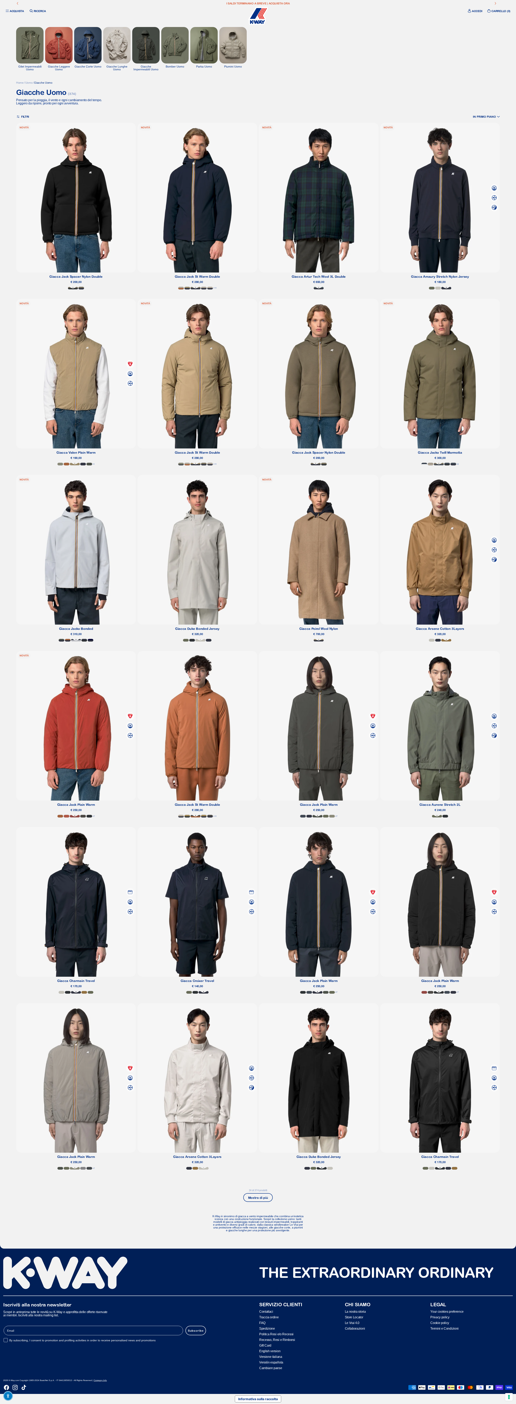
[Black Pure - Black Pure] (192, 640)
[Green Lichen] (432, 288)
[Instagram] (15, 1387)
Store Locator (354, 1317)
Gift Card (265, 1345)
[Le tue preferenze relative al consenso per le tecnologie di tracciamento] (509, 1397)
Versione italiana (270, 1356)
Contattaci (266, 1311)
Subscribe (196, 1330)
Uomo (29, 82)
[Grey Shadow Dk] (89, 1168)
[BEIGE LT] (438, 288)
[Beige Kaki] (75, 464)
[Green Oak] (60, 464)
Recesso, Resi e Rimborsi (277, 1340)
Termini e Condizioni (444, 1328)
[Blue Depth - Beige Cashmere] (204, 288)
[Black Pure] (68, 992)
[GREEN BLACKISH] (89, 464)
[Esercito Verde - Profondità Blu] (81, 288)
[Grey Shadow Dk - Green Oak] (181, 464)
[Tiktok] (24, 1387)
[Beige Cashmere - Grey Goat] (431, 464)
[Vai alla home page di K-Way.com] (258, 16)
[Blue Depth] (446, 288)
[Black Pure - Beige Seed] (187, 816)
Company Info (100, 1380)
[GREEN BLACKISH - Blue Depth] (61, 640)
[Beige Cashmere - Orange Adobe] (181, 288)
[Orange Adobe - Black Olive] (195, 816)
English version (269, 1351)
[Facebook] (6, 1387)
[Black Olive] (83, 816)
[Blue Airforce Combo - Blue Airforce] (424, 464)
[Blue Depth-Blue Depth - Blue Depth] (90, 640)
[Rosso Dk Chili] (75, 816)
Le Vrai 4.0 (352, 1323)
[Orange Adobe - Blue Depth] (68, 640)
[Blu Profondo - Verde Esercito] (195, 288)
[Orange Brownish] (66, 816)
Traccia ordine (269, 1317)
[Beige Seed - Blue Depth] (204, 816)
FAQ (262, 1323)
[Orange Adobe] (66, 464)
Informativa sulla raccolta (258, 1399)
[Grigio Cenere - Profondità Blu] (76, 640)
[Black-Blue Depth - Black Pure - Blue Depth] (84, 640)
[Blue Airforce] (303, 816)
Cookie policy (439, 1323)
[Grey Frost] (83, 1168)
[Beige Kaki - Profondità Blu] (187, 288)
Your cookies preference (447, 1311)
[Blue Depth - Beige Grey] (210, 288)
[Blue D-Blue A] (453, 464)
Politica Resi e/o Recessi (276, 1334)
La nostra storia (355, 1311)
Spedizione (267, 1328)
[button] (486, 116)
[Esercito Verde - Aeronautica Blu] (439, 464)
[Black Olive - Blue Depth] (210, 816)
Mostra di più (258, 1198)
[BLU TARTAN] (319, 288)
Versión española (271, 1362)
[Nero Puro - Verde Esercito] (73, 288)
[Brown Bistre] (446, 640)
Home (20, 82)
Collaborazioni (355, 1328)
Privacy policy (439, 1317)
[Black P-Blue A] (447, 464)
